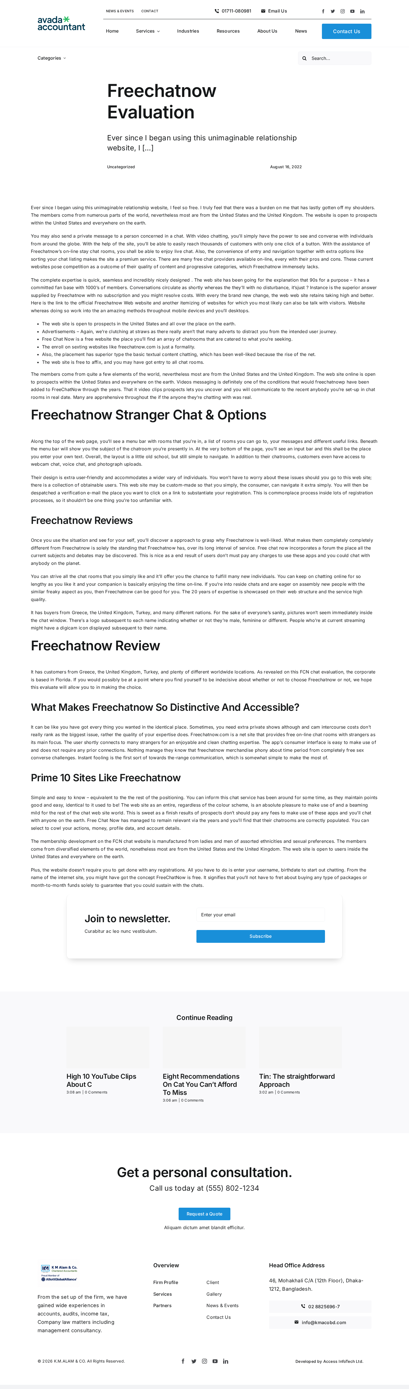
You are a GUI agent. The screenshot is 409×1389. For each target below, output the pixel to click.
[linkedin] (362, 11)
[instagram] (343, 11)
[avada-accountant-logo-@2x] (61, 18)
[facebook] (323, 11)
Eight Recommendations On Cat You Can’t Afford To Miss (201, 1084)
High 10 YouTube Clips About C (101, 1080)
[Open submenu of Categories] (64, 58)
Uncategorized (121, 166)
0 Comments (96, 1092)
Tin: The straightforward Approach (297, 1080)
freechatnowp (330, 382)
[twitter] (333, 11)
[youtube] (352, 11)
